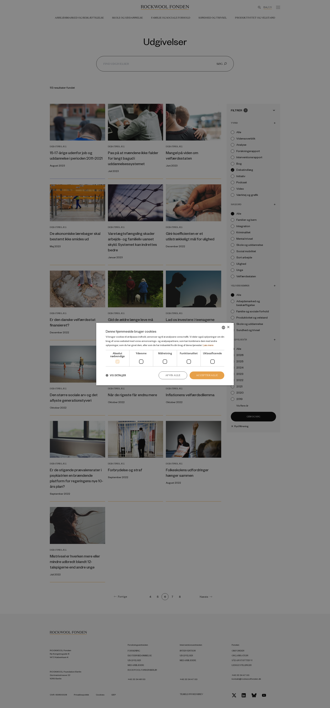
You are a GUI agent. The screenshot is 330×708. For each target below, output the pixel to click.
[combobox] (223, 327)
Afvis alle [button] (172, 375)
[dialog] (165, 354)
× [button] (228, 327)
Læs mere (208, 345)
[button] (116, 375)
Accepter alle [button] (207, 375)
